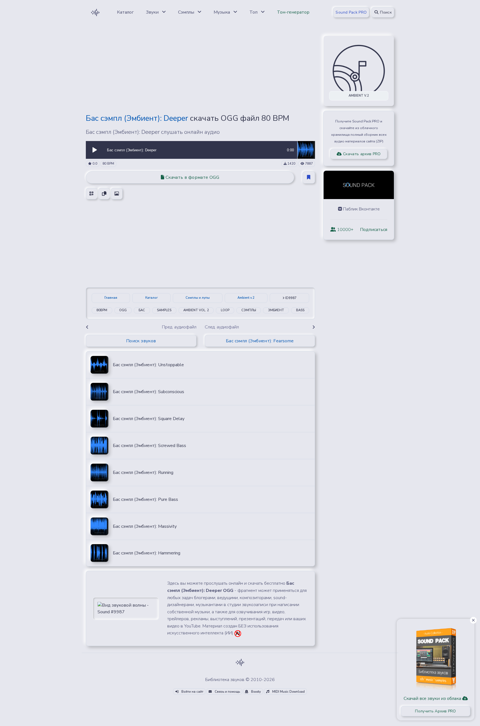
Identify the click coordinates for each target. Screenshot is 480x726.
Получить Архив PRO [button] (435, 711)
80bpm (101, 310)
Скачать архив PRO (361, 154)
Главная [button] (110, 298)
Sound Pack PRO (351, 12)
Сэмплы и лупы (198, 298)
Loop (225, 310)
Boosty (255, 692)
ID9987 (290, 298)
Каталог (151, 298)
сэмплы (248, 310)
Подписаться (373, 230)
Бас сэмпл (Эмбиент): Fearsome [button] (260, 341)
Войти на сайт (192, 692)
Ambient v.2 (246, 298)
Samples (164, 310)
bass (300, 310)
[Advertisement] (200, 70)
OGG (123, 310)
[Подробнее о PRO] (436, 657)
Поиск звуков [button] (141, 341)
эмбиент (276, 310)
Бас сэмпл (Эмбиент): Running (143, 472)
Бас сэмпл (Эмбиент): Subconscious (148, 392)
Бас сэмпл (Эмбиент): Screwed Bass (149, 446)
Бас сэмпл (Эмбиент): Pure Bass (145, 499)
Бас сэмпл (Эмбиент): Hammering (146, 553)
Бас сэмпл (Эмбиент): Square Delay (148, 419)
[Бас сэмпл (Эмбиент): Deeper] (306, 150)
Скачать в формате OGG (191, 177)
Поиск (385, 12)
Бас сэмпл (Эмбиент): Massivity (145, 526)
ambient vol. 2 (196, 310)
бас (142, 310)
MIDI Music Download (288, 692)
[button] (95, 150)
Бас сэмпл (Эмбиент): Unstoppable (148, 365)
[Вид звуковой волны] (126, 608)
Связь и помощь (227, 692)
